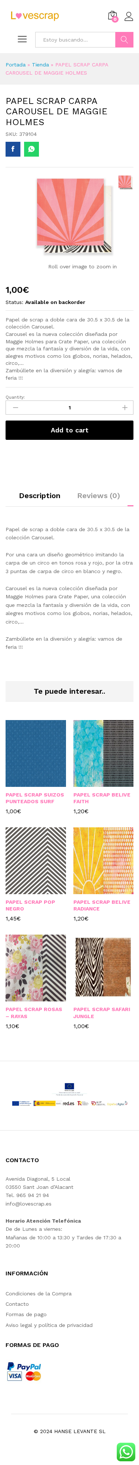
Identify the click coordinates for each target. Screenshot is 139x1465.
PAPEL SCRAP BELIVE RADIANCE (101, 905)
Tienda (40, 65)
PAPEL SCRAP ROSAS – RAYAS (34, 1012)
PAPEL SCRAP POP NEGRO (30, 905)
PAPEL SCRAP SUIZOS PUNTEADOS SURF (35, 798)
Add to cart (70, 430)
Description (39, 495)
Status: (14, 302)
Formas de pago (26, 1314)
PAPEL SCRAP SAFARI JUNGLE (101, 1012)
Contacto (17, 1304)
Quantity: (15, 397)
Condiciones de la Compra (39, 1293)
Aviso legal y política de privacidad (49, 1325)
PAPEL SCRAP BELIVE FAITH (101, 798)
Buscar (124, 40)
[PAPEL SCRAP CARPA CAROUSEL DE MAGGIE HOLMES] (13, 149)
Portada (16, 65)
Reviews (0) (98, 495)
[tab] (39, 499)
